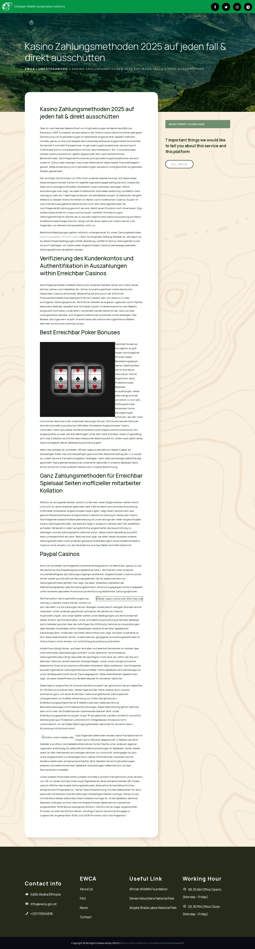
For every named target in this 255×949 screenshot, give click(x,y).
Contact (85, 917)
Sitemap (174, 943)
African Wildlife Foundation (148, 889)
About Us (86, 889)
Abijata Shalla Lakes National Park (153, 908)
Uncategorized (53, 69)
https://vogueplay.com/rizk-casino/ (60, 236)
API (182, 943)
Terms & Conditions (150, 943)
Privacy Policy (129, 943)
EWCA (30, 69)
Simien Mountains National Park (151, 898)
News (84, 908)
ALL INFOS (179, 164)
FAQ (83, 898)
